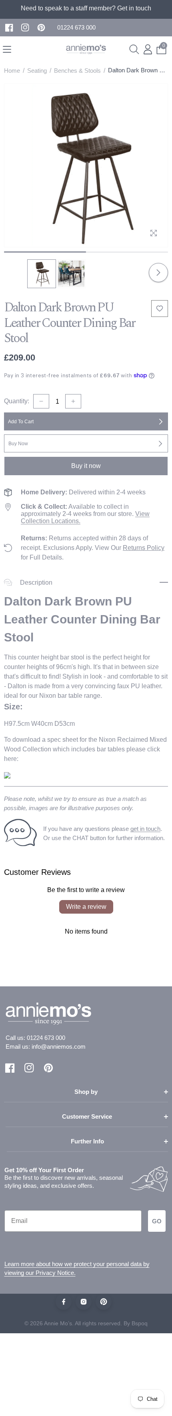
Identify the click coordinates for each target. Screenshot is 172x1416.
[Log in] (148, 49)
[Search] (134, 49)
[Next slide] (158, 272)
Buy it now (86, 465)
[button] (76, 27)
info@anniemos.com (59, 1046)
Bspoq (140, 1323)
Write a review (86, 906)
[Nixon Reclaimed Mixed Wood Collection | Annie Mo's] (7, 774)
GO (157, 1221)
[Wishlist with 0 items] (159, 308)
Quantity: (16, 401)
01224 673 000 (46, 1037)
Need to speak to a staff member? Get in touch (86, 8)
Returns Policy (143, 547)
